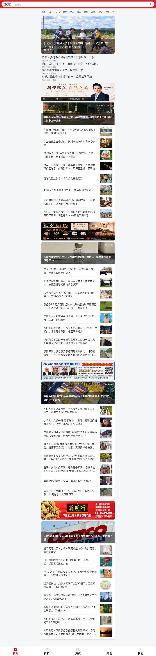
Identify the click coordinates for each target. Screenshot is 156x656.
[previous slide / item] (43, 35)
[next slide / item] (112, 35)
